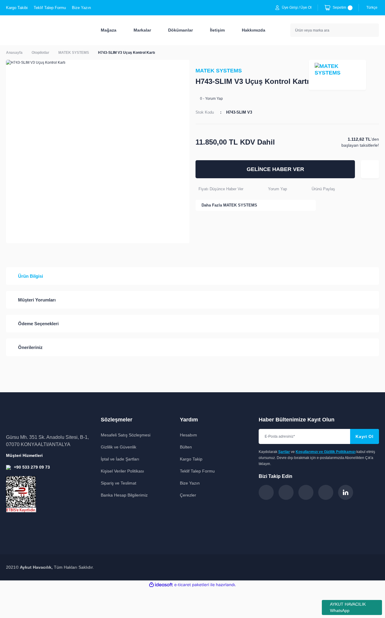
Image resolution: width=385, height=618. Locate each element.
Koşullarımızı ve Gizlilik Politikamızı (326, 452)
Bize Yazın (81, 7)
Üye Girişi (290, 7)
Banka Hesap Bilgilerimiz (124, 495)
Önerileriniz (30, 347)
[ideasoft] (161, 585)
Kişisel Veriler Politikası (122, 471)
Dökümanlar (180, 30)
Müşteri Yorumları (37, 299)
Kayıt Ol (365, 436)
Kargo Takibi (17, 7)
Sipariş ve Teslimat (118, 483)
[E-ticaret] (191, 585)
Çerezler (188, 495)
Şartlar (284, 452)
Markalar (142, 30)
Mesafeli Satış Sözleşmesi (125, 435)
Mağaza (108, 30)
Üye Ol (306, 7)
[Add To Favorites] (370, 169)
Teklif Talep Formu (50, 7)
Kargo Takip (191, 459)
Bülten (186, 447)
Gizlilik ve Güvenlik (118, 447)
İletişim (217, 30)
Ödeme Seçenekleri (38, 323)
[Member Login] (277, 8)
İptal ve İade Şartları (120, 459)
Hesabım (188, 435)
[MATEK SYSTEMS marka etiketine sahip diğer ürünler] (337, 75)
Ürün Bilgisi (30, 276)
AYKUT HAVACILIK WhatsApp (348, 607)
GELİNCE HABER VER (275, 169)
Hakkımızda (253, 30)
